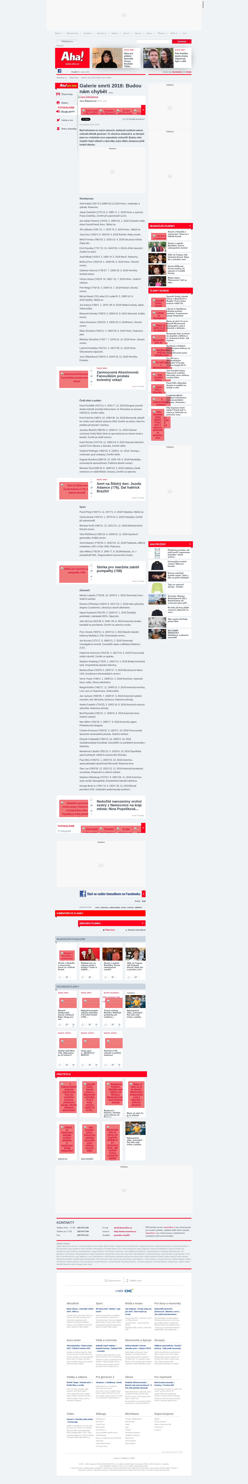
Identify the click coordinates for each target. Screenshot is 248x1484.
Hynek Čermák (174, 1249)
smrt (97, 907)
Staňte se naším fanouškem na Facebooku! (113, 893)
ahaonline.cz (170, 1227)
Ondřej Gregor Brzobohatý (84, 1259)
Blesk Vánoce (73, 1309)
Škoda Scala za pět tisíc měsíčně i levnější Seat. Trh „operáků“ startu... (138, 1358)
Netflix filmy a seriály (75, 1385)
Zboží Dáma (100, 1427)
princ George (77, 1264)
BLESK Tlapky (73, 1383)
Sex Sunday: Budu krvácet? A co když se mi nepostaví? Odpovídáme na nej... (109, 1397)
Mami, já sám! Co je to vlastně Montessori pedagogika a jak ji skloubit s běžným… (177, 324)
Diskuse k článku (90, 923)
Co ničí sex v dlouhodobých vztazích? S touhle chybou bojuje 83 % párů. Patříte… (176, 361)
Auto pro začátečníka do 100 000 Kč (108, 1438)
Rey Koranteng (125, 1259)
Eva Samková (74, 1249)
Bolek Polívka (109, 1246)
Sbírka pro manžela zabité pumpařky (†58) (118, 569)
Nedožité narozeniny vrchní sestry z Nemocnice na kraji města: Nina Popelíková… (119, 805)
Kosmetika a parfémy (132, 1432)
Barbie (127, 1424)
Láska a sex (67, 120)
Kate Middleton (139, 1254)
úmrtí (123, 907)
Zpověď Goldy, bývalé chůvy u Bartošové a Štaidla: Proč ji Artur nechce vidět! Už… (177, 299)
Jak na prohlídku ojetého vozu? (107, 1432)
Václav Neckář (114, 1262)
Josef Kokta (109, 1254)
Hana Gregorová (129, 1249)
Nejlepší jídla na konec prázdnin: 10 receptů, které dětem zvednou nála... (167, 1358)
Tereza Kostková (86, 1262)
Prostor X (71, 1419)
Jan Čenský (109, 1251)
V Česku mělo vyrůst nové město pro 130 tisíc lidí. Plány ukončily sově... (80, 1316)
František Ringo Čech (112, 1249)
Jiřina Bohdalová (82, 1254)
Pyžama (128, 1430)
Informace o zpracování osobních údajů (155, 1468)
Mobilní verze (135, 1281)
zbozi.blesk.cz (101, 1430)
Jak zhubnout (130, 1309)
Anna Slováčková (86, 1246)
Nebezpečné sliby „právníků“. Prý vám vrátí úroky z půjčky (135, 1141)
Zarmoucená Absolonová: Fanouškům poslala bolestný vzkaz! (118, 376)
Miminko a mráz (172, 1312)
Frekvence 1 (158, 1427)
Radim (188, 72)
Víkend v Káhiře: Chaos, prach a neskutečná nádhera (78, 1399)
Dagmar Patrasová (147, 1246)
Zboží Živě (99, 1421)
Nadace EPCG (145, 1348)
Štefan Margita (178, 1259)
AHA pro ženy (158, 544)
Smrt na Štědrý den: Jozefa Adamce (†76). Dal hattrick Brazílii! (119, 487)
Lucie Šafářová (80, 1257)
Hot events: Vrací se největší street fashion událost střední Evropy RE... (108, 1392)
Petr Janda (113, 1259)
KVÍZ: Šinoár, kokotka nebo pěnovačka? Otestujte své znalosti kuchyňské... (166, 1363)
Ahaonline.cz (62, 78)
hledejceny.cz (100, 1419)
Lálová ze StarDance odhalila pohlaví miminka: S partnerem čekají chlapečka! (177, 312)
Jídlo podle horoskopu (172, 1348)
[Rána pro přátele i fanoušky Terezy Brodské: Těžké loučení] (108, 58)
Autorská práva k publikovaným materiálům (87, 1468)
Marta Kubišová (151, 1257)
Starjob (156, 1419)
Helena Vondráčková (159, 1249)
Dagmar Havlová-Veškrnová (127, 1246)
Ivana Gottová (71, 1251)
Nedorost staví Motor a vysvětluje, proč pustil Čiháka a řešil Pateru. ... (108, 1316)
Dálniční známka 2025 (81, 1348)
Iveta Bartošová (85, 1251)
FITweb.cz (161, 33)
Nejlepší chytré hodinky (106, 1346)
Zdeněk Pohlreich (63, 1264)
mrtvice (130, 907)
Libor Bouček (167, 1254)
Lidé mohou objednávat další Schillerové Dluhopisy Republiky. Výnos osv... (78, 1321)
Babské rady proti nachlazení (137, 1385)
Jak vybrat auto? (102, 1446)
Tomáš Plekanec (100, 1262)
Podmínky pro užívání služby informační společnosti (121, 1468)
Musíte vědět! (68, 111)
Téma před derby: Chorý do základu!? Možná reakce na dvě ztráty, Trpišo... (109, 1321)
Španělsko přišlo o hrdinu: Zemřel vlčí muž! (138, 1328)
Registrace (60, 45)
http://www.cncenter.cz (125, 1231)
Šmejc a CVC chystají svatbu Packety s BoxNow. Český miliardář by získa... (138, 1363)
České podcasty (160, 1421)
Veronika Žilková (160, 1262)
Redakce (125, 1458)
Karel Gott (119, 1254)
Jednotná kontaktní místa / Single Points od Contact (127, 1470)
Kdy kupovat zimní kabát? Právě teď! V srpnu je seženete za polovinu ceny (176, 411)
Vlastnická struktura (101, 1470)
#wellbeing (110, 1383)
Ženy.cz (126, 33)
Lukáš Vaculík (109, 1257)
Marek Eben (139, 1257)
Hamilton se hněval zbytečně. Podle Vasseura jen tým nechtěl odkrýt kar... (80, 1353)
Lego (127, 1427)
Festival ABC (168, 1385)
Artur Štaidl (98, 1246)
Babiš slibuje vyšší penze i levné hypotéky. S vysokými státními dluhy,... (136, 1353)
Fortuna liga (73, 1422)
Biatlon (113, 1309)
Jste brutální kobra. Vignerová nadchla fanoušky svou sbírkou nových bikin (177, 374)
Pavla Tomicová (102, 1259)
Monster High (129, 1421)
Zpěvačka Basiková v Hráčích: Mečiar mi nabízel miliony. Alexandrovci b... (80, 1436)
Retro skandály (68, 129)
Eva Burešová (62, 1249)
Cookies (173, 1468)
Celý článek (139, 386)
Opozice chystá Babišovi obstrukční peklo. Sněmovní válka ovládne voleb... (79, 1326)
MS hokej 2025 (102, 1309)
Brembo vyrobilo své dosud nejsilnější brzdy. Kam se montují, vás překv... (80, 1358)
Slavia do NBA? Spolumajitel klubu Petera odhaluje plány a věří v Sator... (80, 1431)
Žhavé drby (74, 78)
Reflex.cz (174, 33)
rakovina (104, 907)
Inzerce (117, 1458)
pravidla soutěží (122, 1235)
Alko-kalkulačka (73, 1346)
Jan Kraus (119, 1251)
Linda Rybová (178, 1254)
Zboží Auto (99, 1441)
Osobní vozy (100, 1424)
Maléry (64, 103)
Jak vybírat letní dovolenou (165, 1314)
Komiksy (158, 1385)
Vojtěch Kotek (184, 1262)
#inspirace (100, 1383)
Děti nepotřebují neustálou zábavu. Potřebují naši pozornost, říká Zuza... (167, 1319)
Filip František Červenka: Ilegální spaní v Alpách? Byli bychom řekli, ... (79, 1395)
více (184, 33)
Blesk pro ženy (72, 33)
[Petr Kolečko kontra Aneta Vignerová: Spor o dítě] (159, 58)
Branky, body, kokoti (84, 1419)
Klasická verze (114, 1281)
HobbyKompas (101, 1435)
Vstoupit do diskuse (135, 119)
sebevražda (114, 907)
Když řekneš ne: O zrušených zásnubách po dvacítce (106, 1387)
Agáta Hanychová (63, 1246)
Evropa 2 (157, 1430)
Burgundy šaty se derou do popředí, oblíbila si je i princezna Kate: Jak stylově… (178, 337)
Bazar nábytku (130, 1443)
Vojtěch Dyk (172, 1262)
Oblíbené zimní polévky (164, 1346)
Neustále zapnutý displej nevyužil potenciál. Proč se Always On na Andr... (107, 1365)
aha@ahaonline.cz (123, 1228)
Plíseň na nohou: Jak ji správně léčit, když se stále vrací (138, 1397)
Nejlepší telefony (103, 1348)
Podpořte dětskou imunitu (136, 1383)
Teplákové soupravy (132, 1435)
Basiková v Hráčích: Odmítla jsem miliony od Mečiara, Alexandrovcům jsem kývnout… (178, 349)
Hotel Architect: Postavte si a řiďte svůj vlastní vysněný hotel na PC (167, 1390)
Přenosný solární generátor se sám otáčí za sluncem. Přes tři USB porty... (109, 1356)
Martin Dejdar (164, 1257)
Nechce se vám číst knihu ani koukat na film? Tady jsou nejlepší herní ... (167, 1399)
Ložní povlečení (130, 1441)
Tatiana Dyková (72, 1262)
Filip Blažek (98, 1249)
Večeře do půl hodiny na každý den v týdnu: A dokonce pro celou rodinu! (167, 1353)
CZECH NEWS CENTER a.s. (106, 1464)
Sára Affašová (138, 1259)
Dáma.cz (115, 33)
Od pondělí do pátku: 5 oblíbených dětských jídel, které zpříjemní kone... (167, 1324)
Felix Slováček (86, 1249)
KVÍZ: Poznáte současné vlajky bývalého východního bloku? (78, 1390)
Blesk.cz (58, 33)
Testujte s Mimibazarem (133, 1419)
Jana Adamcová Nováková (135, 1251)
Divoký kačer (86, 1383)
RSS (133, 1458)
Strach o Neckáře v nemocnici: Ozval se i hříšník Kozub (138, 1319)
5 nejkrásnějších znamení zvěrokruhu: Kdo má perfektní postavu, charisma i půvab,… (176, 398)
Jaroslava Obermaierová (170, 1251)
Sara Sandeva (150, 1259)
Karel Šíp (128, 1254)
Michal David (176, 1257)
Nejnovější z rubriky (162, 226)
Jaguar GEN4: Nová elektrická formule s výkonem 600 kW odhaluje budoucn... (167, 1395)
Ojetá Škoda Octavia (103, 1443)
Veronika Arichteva (128, 1262)
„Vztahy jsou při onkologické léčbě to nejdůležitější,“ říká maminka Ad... (167, 1328)
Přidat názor (110, 930)
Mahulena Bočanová (124, 1257)
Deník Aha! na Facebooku (59, 71)
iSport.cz (138, 33)
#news (119, 1383)
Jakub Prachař (97, 1251)
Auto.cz (149, 33)
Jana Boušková (153, 1251)
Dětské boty (129, 1438)
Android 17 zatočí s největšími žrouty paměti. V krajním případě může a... (109, 1361)
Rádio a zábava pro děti (162, 1424)
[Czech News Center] (129, 1290)
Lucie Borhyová (67, 1257)
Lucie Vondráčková (95, 1257)
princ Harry (87, 1264)
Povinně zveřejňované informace (158, 1470)
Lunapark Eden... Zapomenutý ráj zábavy (136, 1324)
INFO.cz (75, 1312)
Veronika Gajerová (145, 1262)
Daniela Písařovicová (164, 1246)
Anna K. (75, 1246)
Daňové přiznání (132, 1346)
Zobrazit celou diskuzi (137, 930)
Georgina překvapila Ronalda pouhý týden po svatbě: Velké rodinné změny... (108, 1326)
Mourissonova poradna (164, 1383)
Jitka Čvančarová (97, 1254)
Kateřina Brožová (153, 1254)
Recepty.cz (87, 33)
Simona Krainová (164, 1259)
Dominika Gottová (181, 1246)
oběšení (138, 907)
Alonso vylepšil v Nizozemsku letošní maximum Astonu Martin (80, 1363)
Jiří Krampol (69, 1254)
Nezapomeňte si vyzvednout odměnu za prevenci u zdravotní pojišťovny (138, 1402)
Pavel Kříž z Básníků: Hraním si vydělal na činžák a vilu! (176, 385)
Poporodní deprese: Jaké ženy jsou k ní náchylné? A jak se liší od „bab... (138, 1393)
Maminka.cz (101, 33)
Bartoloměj (177, 72)
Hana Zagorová (143, 1249)
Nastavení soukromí (85, 1470)
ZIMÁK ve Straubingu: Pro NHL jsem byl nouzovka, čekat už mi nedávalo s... (79, 1427)
